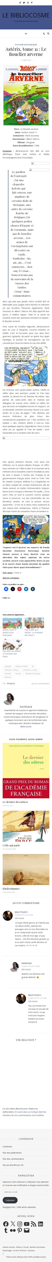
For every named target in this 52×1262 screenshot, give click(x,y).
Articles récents (9, 1247)
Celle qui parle (11, 845)
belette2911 (21, 912)
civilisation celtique (11, 670)
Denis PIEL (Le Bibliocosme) (35, 1257)
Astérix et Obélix (21, 666)
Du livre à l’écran (20, 1250)
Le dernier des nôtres (15, 802)
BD (33, 666)
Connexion (7, 1146)
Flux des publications (12, 1152)
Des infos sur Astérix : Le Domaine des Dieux (12, 654)
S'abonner (10, 1200)
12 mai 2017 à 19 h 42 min (24, 915)
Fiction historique (26, 45)
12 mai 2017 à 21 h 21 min (37, 998)
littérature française (32, 673)
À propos (31, 1250)
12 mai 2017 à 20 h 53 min (31, 966)
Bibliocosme (25, 726)
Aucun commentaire (40, 683)
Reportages (7, 1250)
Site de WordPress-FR (13, 1165)
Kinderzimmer (11, 888)
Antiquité (7, 666)
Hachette (7, 673)
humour (18, 673)
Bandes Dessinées (37, 1247)
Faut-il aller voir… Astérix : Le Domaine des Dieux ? (34, 632)
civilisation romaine (30, 670)
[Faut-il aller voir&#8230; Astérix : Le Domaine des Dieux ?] (34, 623)
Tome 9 (17, 572)
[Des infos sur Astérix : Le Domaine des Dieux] (12, 644)
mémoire (7, 677)
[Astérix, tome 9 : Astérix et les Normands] (12, 623)
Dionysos (11, 683)
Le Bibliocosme (26, 15)
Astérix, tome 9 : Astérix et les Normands (10, 632)
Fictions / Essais (22, 1247)
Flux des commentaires (13, 1158)
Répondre (19, 918)
